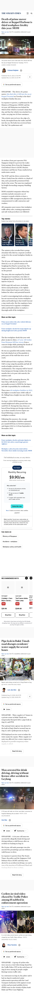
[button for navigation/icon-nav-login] (27, 13)
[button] (27, 13)
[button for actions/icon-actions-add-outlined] (21, 70)
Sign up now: (5, 32)
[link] (11, 13)
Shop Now (8, 615)
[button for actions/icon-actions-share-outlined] (30, 77)
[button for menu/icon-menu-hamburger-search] (31, 13)
